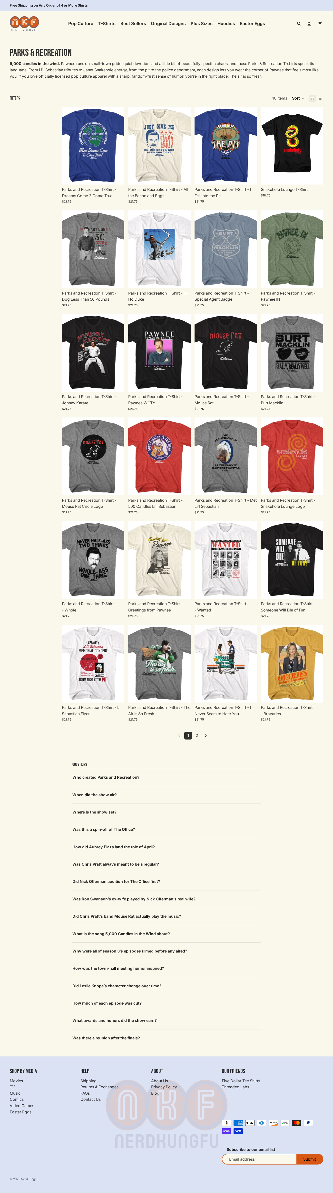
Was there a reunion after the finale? (106, 1038)
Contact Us (90, 1099)
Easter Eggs (20, 1111)
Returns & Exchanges (99, 1086)
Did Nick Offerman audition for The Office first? (116, 881)
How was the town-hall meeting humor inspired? (118, 968)
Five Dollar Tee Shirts (241, 1080)
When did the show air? (94, 794)
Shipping (88, 1080)
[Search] (299, 23)
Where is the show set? (94, 812)
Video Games (22, 1105)
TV (12, 1086)
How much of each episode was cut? (107, 1003)
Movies (16, 1080)
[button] (298, 98)
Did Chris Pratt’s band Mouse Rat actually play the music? (126, 916)
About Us (159, 1080)
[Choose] (116, 177)
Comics (17, 1099)
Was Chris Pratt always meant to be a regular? (115, 864)
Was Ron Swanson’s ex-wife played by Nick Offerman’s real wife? (134, 899)
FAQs (85, 1093)
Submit (309, 1159)
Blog (155, 1093)
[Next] (205, 735)
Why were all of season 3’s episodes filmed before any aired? (129, 951)
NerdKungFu (29, 1179)
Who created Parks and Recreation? (105, 777)
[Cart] (319, 23)
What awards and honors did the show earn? (114, 1020)
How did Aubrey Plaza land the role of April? (113, 846)
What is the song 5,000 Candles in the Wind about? (121, 933)
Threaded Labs (235, 1086)
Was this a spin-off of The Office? (103, 829)
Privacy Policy (164, 1086)
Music (15, 1093)
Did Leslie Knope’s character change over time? (116, 985)
